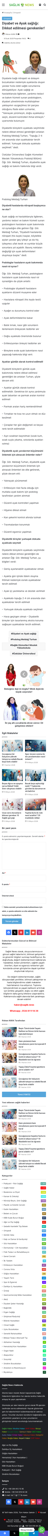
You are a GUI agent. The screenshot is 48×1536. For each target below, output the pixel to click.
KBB (14, 1218)
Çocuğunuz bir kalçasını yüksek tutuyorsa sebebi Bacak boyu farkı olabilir (32, 1082)
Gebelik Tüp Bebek (16, 1226)
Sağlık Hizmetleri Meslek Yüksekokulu (24, 646)
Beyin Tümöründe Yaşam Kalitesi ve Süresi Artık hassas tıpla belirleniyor (32, 1031)
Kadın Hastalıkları (11, 1209)
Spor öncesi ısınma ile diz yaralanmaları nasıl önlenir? (35, 756)
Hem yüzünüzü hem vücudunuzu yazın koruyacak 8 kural (32, 1044)
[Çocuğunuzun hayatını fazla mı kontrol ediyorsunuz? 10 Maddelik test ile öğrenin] (9, 1058)
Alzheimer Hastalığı (12, 1342)
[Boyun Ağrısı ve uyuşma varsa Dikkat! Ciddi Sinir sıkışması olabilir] (12, 775)
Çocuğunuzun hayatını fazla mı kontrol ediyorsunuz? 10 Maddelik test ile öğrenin (32, 1057)
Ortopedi (17, 13)
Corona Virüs (9, 1269)
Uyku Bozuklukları (11, 1329)
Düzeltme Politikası (13, 1521)
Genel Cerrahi (9, 1256)
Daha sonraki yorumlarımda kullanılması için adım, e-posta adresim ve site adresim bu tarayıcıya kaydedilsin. (22, 911)
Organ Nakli (8, 1351)
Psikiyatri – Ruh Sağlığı (13, 1183)
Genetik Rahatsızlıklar (13, 1334)
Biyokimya (8, 1372)
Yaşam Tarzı (9, 1278)
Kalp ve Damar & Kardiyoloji (15, 1239)
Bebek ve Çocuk (11, 1213)
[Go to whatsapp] (41, 1529)
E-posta (6, 884)
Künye (23, 1520)
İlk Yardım (8, 1261)
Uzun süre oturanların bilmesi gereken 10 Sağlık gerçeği (11, 815)
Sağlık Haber (9, 1188)
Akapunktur (8, 1355)
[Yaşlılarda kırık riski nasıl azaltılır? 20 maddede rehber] (35, 804)
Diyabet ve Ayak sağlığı (24, 633)
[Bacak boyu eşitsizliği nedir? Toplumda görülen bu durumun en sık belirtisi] (35, 775)
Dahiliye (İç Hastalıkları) (12, 1449)
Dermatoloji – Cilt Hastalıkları (16, 1248)
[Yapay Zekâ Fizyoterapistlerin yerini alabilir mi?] (9, 1071)
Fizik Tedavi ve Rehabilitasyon (16, 1252)
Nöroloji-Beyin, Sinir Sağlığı (15, 1201)
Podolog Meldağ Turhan (24, 639)
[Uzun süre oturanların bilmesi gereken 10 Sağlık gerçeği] (12, 804)
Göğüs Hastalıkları (11, 1274)
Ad (4, 873)
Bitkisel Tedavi (15, 1338)
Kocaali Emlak (13, 1520)
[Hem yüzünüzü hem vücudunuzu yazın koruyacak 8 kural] (9, 1045)
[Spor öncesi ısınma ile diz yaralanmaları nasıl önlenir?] (35, 746)
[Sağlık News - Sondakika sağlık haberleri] (22, 4)
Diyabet (14, 1304)
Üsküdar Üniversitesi (24, 653)
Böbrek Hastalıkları (11, 1321)
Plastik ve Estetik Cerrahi (14, 1205)
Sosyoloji (7, 1359)
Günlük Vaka (9, 1235)
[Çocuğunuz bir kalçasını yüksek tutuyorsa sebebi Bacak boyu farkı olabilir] (12, 746)
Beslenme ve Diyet (12, 1192)
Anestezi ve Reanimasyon (15, 1368)
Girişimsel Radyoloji (12, 1316)
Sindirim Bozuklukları (12, 1364)
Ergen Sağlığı (9, 1312)
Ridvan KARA (10, 34)
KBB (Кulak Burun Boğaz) (13, 1466)
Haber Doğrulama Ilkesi (32, 1521)
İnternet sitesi (8, 896)
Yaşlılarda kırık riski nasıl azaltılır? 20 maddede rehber (34, 815)
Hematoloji (15, 1346)
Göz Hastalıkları (10, 1243)
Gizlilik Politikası (35, 1520)
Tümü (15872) (24, 1094)
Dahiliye (13, 1286)
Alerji (6, 1299)
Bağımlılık (7, 1308)
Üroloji (6, 1291)
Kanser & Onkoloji (11, 1196)
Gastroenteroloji (18, 1295)
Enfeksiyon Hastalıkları (13, 1265)
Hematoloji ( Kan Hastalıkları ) (14, 1457)
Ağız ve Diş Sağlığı (11, 1222)
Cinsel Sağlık (9, 1325)
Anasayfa (8, 13)
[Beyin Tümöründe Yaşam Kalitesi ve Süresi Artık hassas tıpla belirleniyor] (9, 1032)
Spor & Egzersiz (10, 1282)
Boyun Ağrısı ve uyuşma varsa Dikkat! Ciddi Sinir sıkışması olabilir (12, 786)
